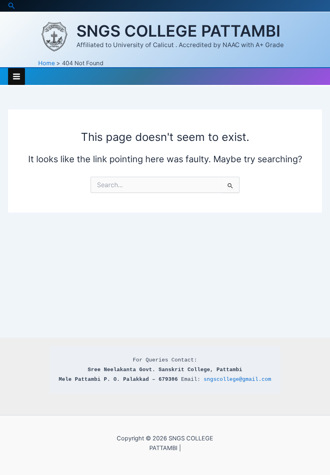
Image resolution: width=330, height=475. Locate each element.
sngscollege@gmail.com (237, 379)
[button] (11, 6)
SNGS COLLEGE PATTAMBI (178, 30)
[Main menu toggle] (16, 76)
